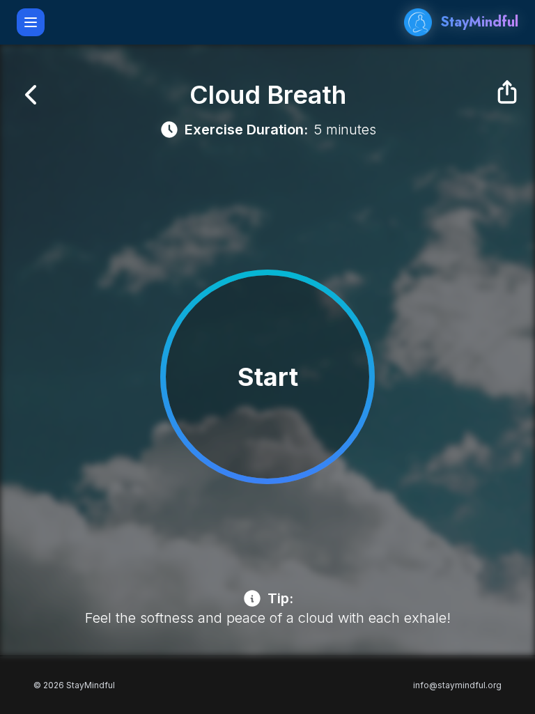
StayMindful (479, 22)
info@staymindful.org (457, 685)
